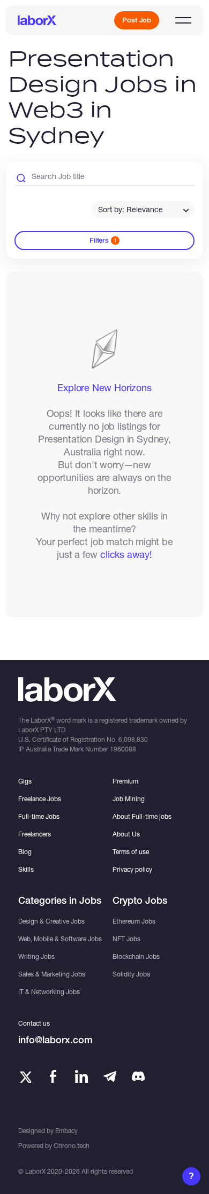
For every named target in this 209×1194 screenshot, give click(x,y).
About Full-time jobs (142, 816)
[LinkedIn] (81, 1076)
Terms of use (131, 852)
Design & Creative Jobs (51, 921)
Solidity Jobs (131, 974)
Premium (125, 781)
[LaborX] (37, 20)
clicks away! (126, 554)
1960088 (123, 749)
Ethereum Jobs (134, 921)
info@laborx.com (55, 1040)
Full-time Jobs (38, 816)
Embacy (66, 1131)
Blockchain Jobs (136, 956)
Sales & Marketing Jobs (51, 974)
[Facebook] (53, 1076)
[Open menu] (183, 20)
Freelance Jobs (39, 799)
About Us (126, 834)
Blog (25, 852)
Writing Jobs (36, 956)
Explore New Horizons (104, 387)
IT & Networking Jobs (49, 992)
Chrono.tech (71, 1146)
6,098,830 (133, 739)
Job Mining (129, 799)
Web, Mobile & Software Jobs (60, 939)
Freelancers (34, 834)
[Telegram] (109, 1076)
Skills (26, 869)
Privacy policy (132, 869)
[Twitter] (24, 1076)
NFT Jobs (126, 939)
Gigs (25, 781)
